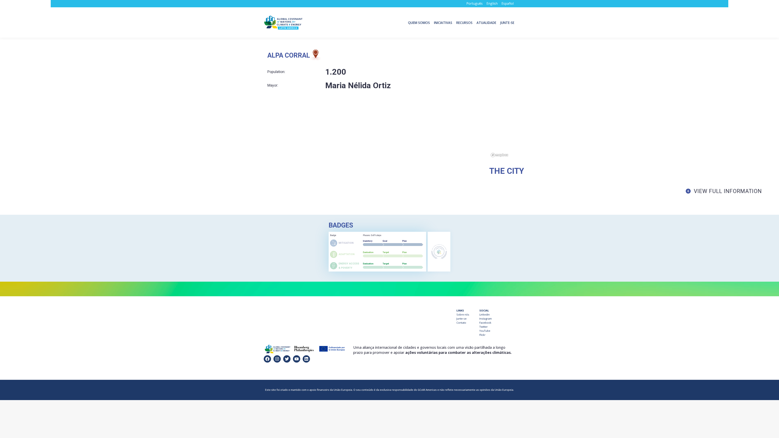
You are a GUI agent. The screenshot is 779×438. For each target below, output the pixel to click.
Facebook (485, 322)
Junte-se (461, 318)
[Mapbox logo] (499, 155)
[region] (634, 104)
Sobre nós (462, 314)
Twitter (483, 326)
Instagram (485, 318)
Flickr (482, 335)
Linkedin (484, 314)
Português (474, 3)
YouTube (484, 331)
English (492, 3)
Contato (461, 322)
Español (507, 3)
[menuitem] (419, 22)
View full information (728, 191)
